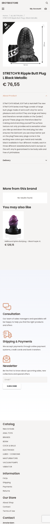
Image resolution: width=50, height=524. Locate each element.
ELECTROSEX (8, 450)
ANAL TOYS (8, 433)
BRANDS (6, 437)
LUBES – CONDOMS (11, 454)
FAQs (5, 478)
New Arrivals (8, 429)
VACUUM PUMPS (10, 462)
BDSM (5, 441)
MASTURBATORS (10, 458)
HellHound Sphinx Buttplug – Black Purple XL (23, 241)
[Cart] (45, 9)
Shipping (7, 482)
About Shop (8, 502)
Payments (7, 486)
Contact (6, 506)
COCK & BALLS (9, 445)
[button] (47, 3)
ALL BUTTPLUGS (17, 15)
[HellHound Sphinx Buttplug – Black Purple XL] (25, 225)
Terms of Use (9, 511)
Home (5, 15)
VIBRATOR (7, 466)
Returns (6, 491)
